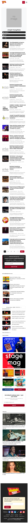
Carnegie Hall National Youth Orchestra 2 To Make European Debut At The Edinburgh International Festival (18, 54)
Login (20, 2)
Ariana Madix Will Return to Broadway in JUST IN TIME (14, 474)
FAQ (5, 38)
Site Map (16, 516)
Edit (6, 35)
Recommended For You (7, 273)
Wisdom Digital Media (17, 518)
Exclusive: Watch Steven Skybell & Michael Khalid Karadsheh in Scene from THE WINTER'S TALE (18, 313)
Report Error (21, 516)
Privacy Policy (17, 519)
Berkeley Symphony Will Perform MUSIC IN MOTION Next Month (16, 96)
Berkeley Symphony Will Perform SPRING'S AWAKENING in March (18, 86)
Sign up (14, 405)
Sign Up (7, 507)
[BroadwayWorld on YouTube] (24, 512)
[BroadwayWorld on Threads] (21, 512)
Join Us (20, 514)
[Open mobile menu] (26, 2)
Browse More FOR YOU (13, 307)
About (12, 514)
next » (22, 251)
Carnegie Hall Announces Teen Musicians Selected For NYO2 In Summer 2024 (17, 219)
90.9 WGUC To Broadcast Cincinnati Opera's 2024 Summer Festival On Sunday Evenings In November (17, 158)
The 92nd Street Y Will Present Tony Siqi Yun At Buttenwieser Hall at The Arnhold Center (17, 198)
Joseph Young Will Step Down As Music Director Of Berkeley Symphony (17, 117)
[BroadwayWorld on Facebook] (9, 512)
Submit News (6, 516)
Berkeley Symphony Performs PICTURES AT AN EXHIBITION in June (17, 209)
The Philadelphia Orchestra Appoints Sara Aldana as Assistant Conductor (17, 44)
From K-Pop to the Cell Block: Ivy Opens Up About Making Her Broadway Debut (18, 323)
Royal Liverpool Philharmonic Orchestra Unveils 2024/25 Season (17, 188)
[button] (23, 2)
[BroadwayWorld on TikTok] (18, 512)
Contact (16, 514)
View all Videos (5, 332)
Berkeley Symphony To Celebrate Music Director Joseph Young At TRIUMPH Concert (16, 75)
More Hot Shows (8, 389)
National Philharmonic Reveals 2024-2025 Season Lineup (17, 178)
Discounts (20, 389)
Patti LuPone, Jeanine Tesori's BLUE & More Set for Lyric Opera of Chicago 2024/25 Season (17, 229)
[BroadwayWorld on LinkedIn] (15, 512)
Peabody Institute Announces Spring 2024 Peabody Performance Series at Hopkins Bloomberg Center (17, 241)
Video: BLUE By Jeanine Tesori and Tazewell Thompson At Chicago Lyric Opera (17, 127)
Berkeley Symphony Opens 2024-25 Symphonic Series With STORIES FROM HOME (17, 147)
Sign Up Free (14, 266)
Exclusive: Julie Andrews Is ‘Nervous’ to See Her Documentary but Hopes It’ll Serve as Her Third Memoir (14, 427)
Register (16, 2)
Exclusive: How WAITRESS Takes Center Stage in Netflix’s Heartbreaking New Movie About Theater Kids (14, 459)
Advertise (8, 514)
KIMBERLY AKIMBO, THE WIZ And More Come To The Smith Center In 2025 (18, 106)
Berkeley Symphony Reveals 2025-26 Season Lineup (17, 65)
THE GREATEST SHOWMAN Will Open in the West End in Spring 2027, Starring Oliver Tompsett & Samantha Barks (13, 443)
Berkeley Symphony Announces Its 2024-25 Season (16, 168)
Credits (6, 32)
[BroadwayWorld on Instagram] (12, 512)
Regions (12, 516)
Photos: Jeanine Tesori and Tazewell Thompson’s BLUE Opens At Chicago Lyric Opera (17, 137)
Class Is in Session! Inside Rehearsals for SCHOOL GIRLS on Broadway (19, 328)
